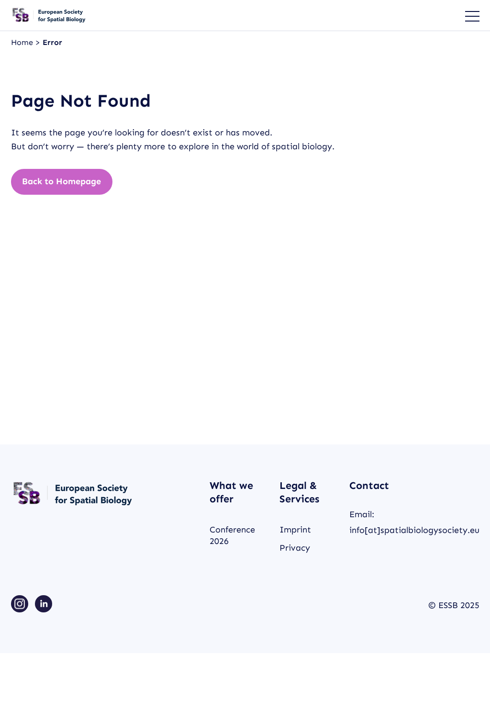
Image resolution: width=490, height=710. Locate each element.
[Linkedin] (43, 605)
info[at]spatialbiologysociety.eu (414, 530)
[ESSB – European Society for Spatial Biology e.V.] (49, 15)
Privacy (294, 548)
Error (52, 42)
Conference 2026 (232, 535)
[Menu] (467, 15)
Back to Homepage (61, 181)
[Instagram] (19, 605)
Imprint (295, 529)
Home (23, 42)
